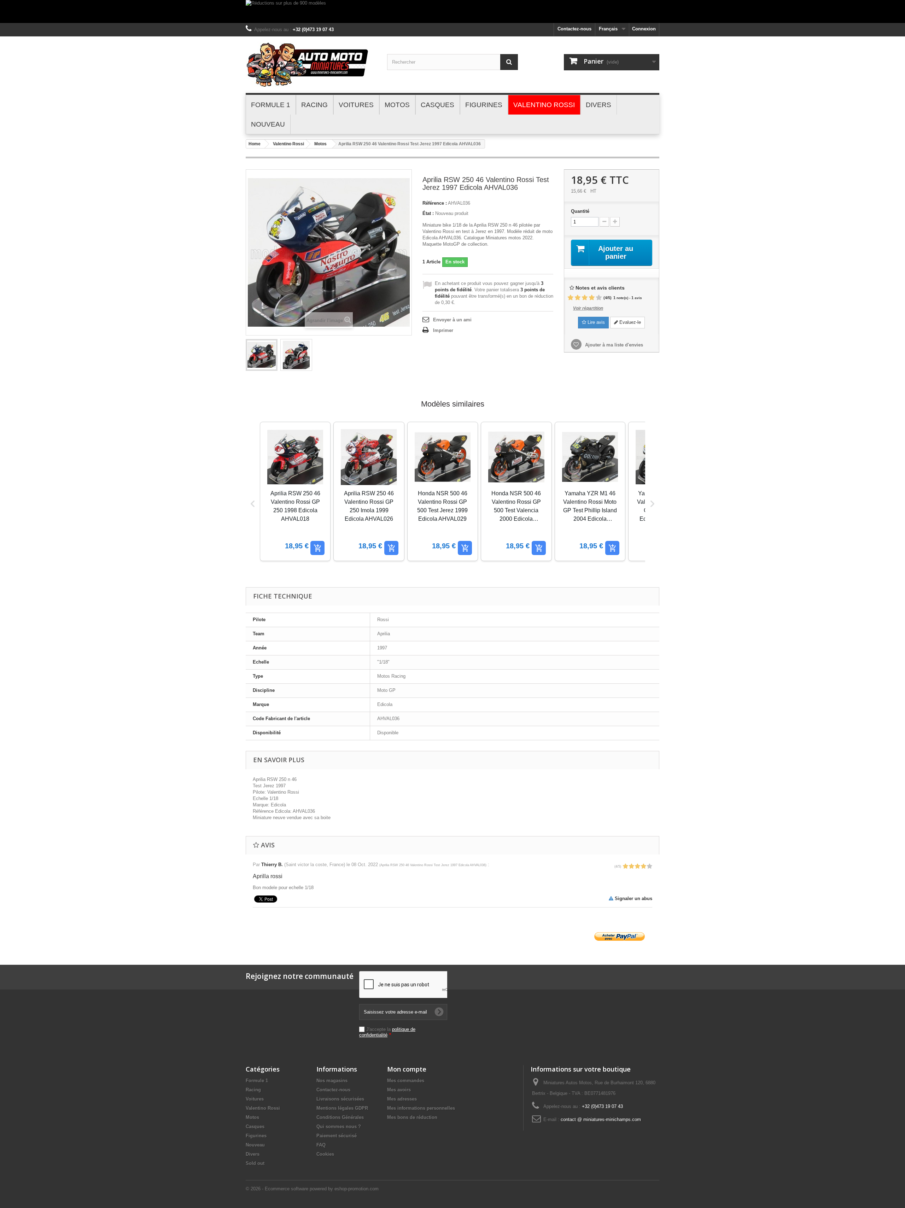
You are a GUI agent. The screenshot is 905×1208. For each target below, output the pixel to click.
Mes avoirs (399, 1089)
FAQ (321, 1145)
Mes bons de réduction (412, 1117)
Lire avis (595, 322)
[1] (570, 297)
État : (428, 213)
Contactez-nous (574, 28)
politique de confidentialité (387, 1032)
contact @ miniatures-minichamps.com (601, 1119)
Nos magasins (332, 1080)
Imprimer (443, 330)
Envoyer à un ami (452, 319)
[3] (585, 297)
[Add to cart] (317, 548)
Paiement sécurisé (336, 1135)
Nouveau (255, 1145)
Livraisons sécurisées (340, 1099)
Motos (320, 143)
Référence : (434, 203)
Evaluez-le (629, 322)
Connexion (644, 28)
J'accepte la (387, 1032)
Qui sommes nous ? (338, 1126)
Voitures (255, 1099)
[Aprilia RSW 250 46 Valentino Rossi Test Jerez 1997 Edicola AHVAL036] (261, 354)
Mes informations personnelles (421, 1108)
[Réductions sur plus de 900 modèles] (452, 11)
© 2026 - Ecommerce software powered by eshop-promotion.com (312, 1188)
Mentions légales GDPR (342, 1108)
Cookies (325, 1154)
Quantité (580, 211)
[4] (592, 297)
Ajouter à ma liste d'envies (613, 345)
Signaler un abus (632, 898)
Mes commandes (405, 1080)
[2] (577, 297)
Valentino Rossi (288, 143)
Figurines (256, 1135)
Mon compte (406, 1069)
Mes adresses (402, 1099)
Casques (255, 1126)
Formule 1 (257, 1080)
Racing (253, 1089)
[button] (253, 503)
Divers (252, 1154)
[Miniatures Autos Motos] (311, 65)
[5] (599, 297)
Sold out (255, 1163)
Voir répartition (588, 308)
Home (255, 143)
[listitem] (295, 491)
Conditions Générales (340, 1117)
